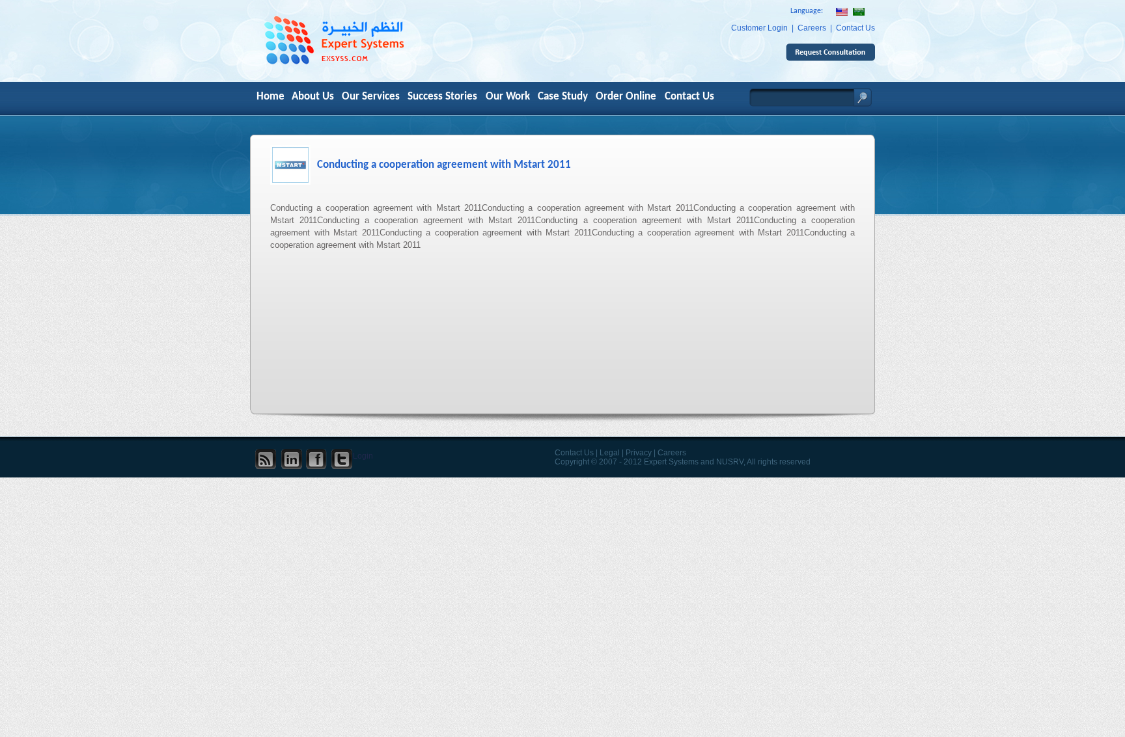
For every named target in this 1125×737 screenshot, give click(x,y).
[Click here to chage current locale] (859, 12)
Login (363, 456)
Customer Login (759, 28)
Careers (812, 28)
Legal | (612, 452)
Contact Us (855, 28)
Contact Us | (576, 452)
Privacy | (641, 452)
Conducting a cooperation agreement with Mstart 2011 (444, 164)
